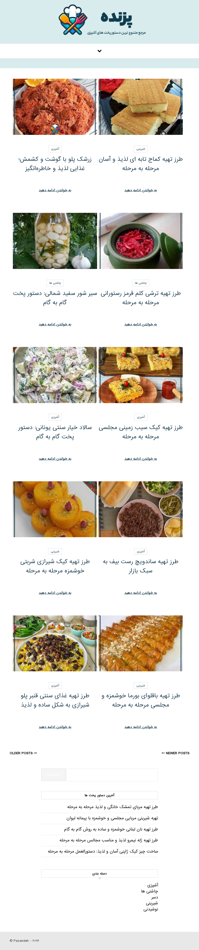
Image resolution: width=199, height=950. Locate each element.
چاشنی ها (141, 283)
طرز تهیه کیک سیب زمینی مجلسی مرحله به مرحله (141, 432)
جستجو (53, 774)
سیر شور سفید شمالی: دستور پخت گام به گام (55, 298)
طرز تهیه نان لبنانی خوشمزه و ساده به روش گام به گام (111, 829)
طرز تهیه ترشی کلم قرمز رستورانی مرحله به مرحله (141, 298)
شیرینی (140, 149)
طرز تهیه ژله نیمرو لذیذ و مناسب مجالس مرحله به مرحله (108, 840)
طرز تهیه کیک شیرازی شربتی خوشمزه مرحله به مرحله (55, 566)
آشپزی (55, 149)
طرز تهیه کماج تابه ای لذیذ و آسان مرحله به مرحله (141, 164)
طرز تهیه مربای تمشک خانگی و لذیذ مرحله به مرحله (112, 807)
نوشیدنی (150, 909)
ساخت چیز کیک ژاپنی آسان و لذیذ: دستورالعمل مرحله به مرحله (103, 851)
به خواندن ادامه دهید (140, 190)
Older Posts (22, 753)
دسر (154, 897)
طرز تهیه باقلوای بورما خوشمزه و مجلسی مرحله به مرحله (140, 700)
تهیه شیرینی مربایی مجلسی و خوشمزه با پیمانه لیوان (112, 818)
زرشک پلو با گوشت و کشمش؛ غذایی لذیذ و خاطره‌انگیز (55, 164)
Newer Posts (177, 753)
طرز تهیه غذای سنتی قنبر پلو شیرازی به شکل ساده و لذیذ (55, 700)
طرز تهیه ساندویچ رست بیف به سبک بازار (140, 566)
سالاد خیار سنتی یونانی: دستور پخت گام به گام (55, 432)
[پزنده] (99, 23)
